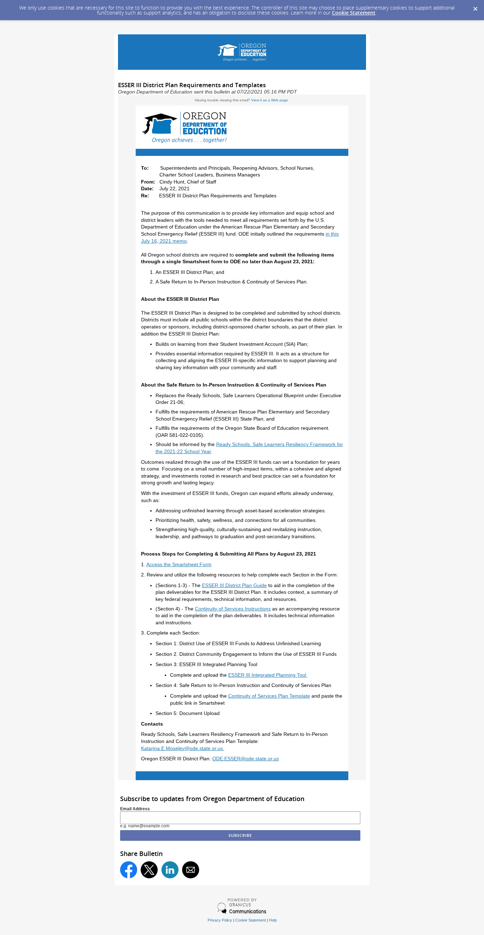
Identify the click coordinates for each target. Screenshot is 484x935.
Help (273, 920)
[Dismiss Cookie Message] (475, 6)
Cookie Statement (354, 12)
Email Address (135, 808)
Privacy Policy (220, 920)
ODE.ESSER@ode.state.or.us (245, 758)
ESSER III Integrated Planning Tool (268, 675)
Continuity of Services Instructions (233, 609)
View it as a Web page (269, 100)
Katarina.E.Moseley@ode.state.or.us (182, 748)
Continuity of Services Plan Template (269, 696)
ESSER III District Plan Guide (234, 585)
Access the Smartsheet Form (179, 564)
